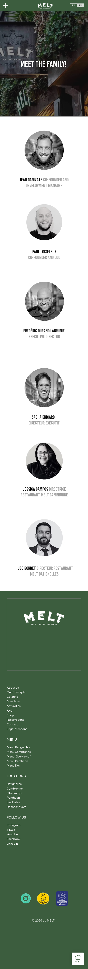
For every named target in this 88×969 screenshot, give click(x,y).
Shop (10, 715)
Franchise (13, 701)
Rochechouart (16, 807)
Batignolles (14, 784)
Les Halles (13, 802)
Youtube (12, 834)
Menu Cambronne (19, 752)
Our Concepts (16, 692)
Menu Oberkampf (18, 756)
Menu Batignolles (18, 747)
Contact (12, 724)
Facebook (13, 839)
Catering (12, 696)
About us (13, 687)
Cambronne (15, 788)
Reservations (15, 720)
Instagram (13, 825)
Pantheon (13, 797)
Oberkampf (14, 793)
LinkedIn (12, 843)
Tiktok (11, 829)
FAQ (9, 710)
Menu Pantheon (17, 761)
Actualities (14, 706)
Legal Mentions (17, 729)
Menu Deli (13, 765)
